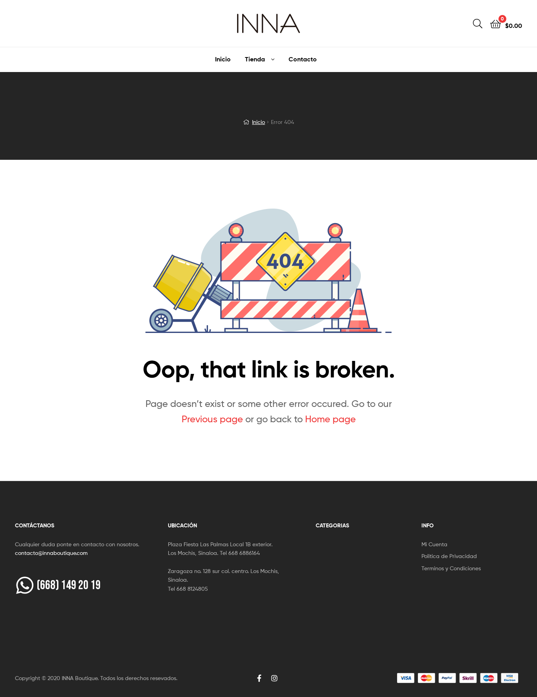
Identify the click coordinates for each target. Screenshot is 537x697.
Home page (330, 419)
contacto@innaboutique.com (51, 552)
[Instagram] (274, 678)
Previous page (212, 419)
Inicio (223, 59)
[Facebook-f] (259, 678)
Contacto (303, 59)
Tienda (255, 59)
